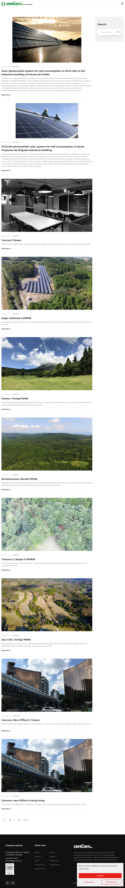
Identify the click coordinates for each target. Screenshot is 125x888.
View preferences (111, 882)
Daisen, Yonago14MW (14, 398)
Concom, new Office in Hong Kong (22, 800)
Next (25, 820)
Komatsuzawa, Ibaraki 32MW (19, 479)
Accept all (100, 875)
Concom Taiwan (11, 240)
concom (7, 66)
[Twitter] (7, 883)
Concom (15, 66)
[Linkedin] (13, 883)
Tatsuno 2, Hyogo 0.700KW (18, 559)
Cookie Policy (84, 868)
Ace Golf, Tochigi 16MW (16, 639)
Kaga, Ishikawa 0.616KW (16, 318)
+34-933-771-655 (11, 858)
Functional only (89, 882)
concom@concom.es (13, 861)
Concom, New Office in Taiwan (20, 720)
